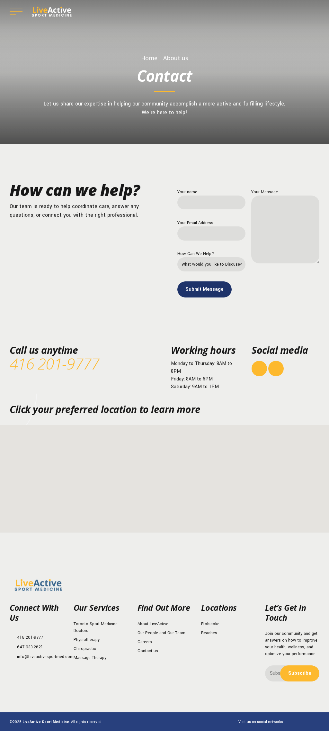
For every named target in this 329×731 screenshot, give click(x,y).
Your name (187, 192)
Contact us (148, 651)
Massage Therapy (90, 658)
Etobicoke (210, 624)
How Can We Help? (195, 254)
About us (175, 58)
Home (149, 58)
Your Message (264, 192)
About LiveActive (153, 624)
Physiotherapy (87, 640)
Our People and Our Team (161, 633)
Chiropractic (85, 649)
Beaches (209, 633)
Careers (145, 642)
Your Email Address (195, 223)
